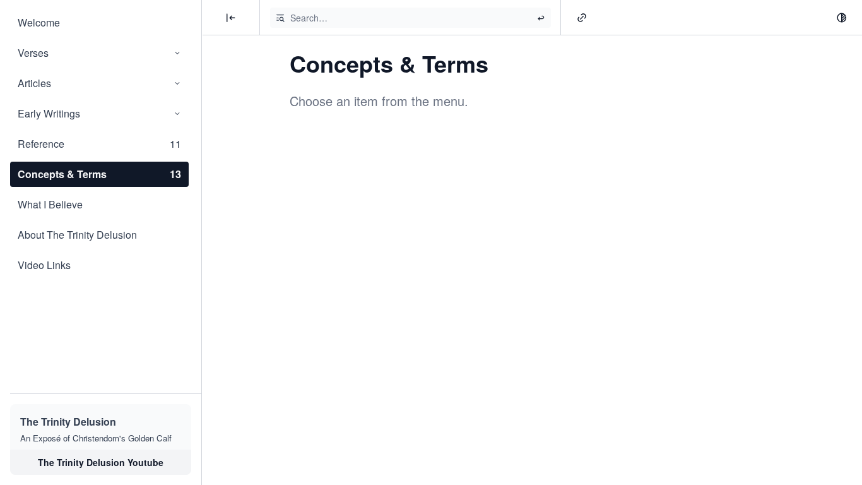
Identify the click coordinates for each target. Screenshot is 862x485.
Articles (34, 83)
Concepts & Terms (99, 174)
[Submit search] (541, 18)
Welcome (39, 22)
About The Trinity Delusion (77, 234)
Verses (33, 52)
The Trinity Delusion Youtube (100, 462)
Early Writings (49, 113)
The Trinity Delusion (68, 421)
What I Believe (50, 204)
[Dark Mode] (842, 18)
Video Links (44, 265)
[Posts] (231, 18)
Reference (99, 143)
